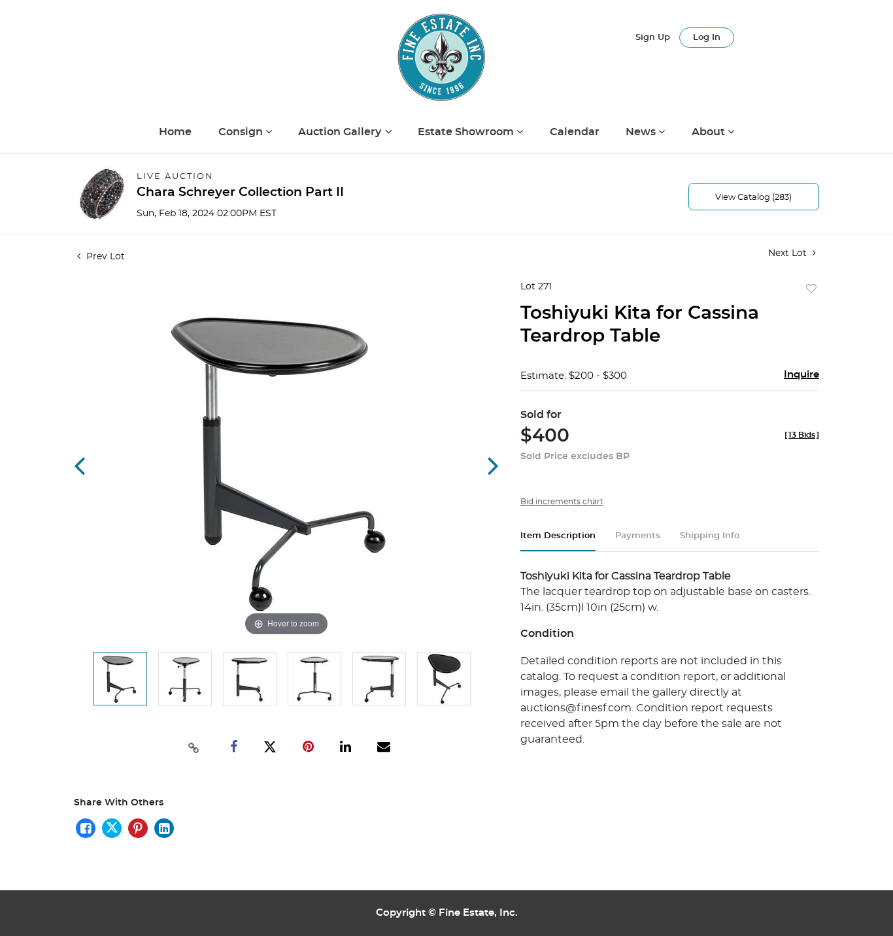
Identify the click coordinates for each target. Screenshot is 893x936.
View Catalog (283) (753, 197)
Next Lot (788, 253)
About (710, 132)
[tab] (558, 541)
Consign (241, 132)
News (642, 132)
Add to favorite (811, 289)
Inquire (801, 374)
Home (175, 132)
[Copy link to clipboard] (194, 746)
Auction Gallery (341, 132)
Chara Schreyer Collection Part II (240, 192)
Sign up (652, 37)
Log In (706, 37)
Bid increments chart (561, 502)
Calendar (574, 132)
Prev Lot (104, 256)
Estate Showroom (467, 132)
